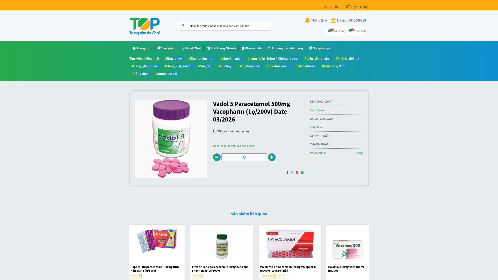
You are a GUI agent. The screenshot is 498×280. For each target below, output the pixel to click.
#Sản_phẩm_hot (201, 58)
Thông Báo (319, 20)
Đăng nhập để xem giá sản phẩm (233, 145)
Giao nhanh (306, 66)
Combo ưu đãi (166, 73)
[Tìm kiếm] (183, 25)
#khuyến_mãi (230, 58)
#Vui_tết (204, 66)
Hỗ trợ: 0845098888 (351, 20)
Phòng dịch (140, 73)
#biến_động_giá (317, 58)
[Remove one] (217, 157)
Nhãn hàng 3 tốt (333, 66)
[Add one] (272, 157)
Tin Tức (334, 7)
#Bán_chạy (173, 58)
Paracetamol (318, 152)
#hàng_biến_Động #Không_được (273, 58)
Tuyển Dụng (359, 7)
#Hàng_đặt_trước (145, 66)
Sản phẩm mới (249, 66)
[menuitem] (141, 48)
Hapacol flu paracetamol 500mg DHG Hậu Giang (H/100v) (155, 268)
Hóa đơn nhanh (278, 66)
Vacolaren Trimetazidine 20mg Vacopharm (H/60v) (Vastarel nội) (288, 268)
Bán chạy (224, 66)
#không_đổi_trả (347, 58)
